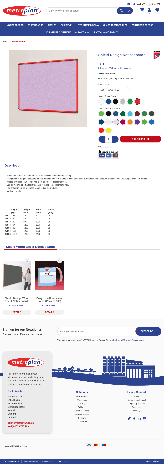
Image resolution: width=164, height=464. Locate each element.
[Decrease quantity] (102, 139)
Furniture (82, 418)
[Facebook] (134, 418)
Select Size (103, 84)
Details (17, 312)
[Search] (121, 10)
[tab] (13, 165)
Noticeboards (82, 396)
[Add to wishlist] (27, 260)
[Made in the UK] (156, 55)
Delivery (136, 411)
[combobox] (81, 11)
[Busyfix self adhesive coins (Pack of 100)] (49, 276)
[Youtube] (139, 418)
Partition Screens (82, 414)
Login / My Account (137, 403)
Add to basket (140, 139)
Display (82, 403)
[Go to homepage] (22, 11)
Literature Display (82, 411)
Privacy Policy (112, 340)
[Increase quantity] (115, 139)
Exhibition (82, 407)
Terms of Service (131, 340)
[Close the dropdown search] (129, 10)
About (136, 396)
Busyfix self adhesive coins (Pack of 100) (49, 299)
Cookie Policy (47, 461)
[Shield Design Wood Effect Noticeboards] (17, 276)
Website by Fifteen (152, 461)
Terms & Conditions (31, 461)
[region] (48, 88)
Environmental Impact (136, 400)
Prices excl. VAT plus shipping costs (114, 68)
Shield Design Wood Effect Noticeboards (17, 299)
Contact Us (136, 407)
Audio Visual (82, 421)
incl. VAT (156, 4)
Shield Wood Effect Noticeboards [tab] (30, 246)
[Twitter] (129, 418)
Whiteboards (82, 400)
